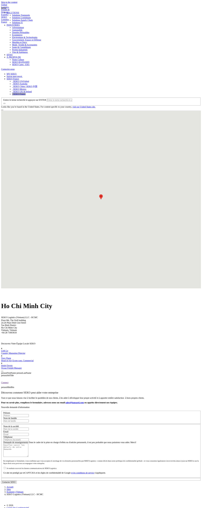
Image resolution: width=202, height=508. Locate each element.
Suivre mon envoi (15, 76)
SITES (10, 55)
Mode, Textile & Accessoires (24, 45)
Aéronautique (18, 27)
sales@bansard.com (74, 402)
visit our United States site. (84, 107)
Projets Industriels (19, 50)
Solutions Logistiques (21, 17)
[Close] (2, 371)
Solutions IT (17, 22)
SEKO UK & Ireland (22, 91)
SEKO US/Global (20, 81)
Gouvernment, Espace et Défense (26, 40)
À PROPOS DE (14, 57)
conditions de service (85, 473)
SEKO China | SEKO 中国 (24, 86)
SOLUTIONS (13, 13)
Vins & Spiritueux (20, 52)
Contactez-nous (8, 69)
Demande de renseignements (16, 442)
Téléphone (8, 437)
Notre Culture (18, 59)
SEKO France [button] (13, 79)
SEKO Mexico (19, 89)
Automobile (17, 30)
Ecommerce (17, 35)
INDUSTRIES (13, 25)
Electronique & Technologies (24, 37)
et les (73, 473)
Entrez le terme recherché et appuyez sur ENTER (24, 100)
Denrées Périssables (20, 32)
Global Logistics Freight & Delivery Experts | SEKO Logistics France (5, 13)
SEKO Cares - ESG (21, 64)
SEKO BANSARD (20, 62)
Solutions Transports (21, 15)
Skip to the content (9, 2)
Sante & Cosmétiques (21, 47)
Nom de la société (11, 426)
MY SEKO (12, 74)
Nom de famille (10, 418)
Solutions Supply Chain (22, 20)
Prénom (6, 413)
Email (5, 431)
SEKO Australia (19, 84)
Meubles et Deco (19, 42)
